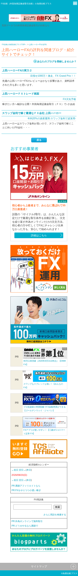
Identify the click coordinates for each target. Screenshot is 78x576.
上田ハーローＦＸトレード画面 (20, 93)
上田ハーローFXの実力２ (17, 70)
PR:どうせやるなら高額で (25, 525)
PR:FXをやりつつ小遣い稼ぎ (26, 490)
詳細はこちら (39, 235)
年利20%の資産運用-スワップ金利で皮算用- (52, 118)
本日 (29, 470)
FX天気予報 (69, 99)
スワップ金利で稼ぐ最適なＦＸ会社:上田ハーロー (31, 113)
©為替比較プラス (69, 573)
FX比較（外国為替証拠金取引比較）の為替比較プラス (26, 3)
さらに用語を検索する (54, 514)
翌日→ (22, 470)
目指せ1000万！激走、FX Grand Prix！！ (53, 75)
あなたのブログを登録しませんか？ (56, 61)
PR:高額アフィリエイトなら (26, 485)
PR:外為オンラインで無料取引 (27, 521)
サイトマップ (39, 566)
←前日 (15, 470)
